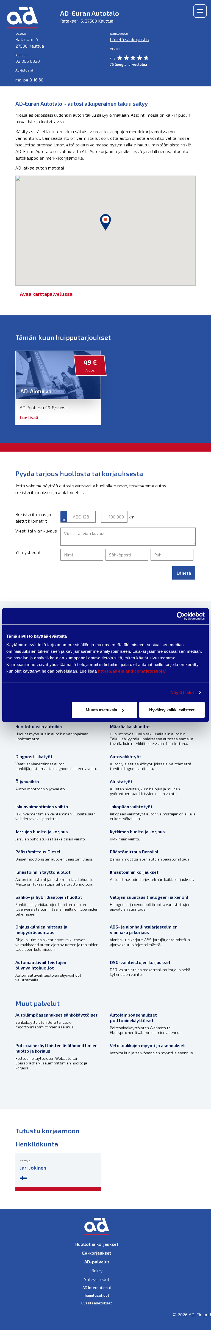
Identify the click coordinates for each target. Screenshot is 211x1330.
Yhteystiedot (28, 552)
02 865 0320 (27, 61)
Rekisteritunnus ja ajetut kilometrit (33, 517)
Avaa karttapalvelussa (46, 294)
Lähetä (184, 572)
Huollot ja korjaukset (96, 1244)
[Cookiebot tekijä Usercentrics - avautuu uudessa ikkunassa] (181, 616)
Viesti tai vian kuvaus (36, 530)
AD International (96, 1287)
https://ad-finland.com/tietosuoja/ (132, 671)
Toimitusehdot (96, 1295)
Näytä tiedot (182, 692)
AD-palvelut (96, 1261)
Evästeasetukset (96, 1303)
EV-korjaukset (96, 1252)
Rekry (96, 1270)
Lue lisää (29, 417)
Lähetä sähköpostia (129, 39)
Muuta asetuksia (101, 710)
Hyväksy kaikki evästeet (172, 710)
